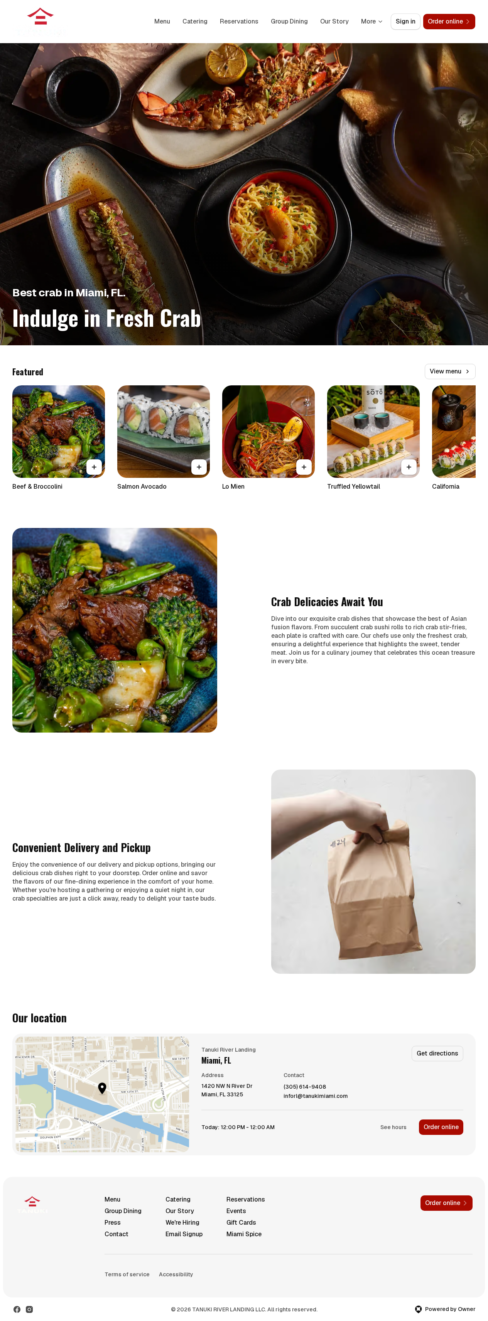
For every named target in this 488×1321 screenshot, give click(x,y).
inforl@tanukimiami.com (316, 1096)
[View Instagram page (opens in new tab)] (29, 1309)
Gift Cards (241, 1222)
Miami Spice (244, 1234)
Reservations (239, 21)
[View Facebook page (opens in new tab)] (17, 1309)
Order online (441, 1127)
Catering (195, 21)
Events (236, 1211)
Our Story (334, 21)
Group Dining (289, 21)
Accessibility (176, 1274)
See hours (393, 1127)
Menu (162, 21)
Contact (116, 1234)
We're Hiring (182, 1222)
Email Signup (184, 1234)
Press (113, 1222)
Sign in (405, 21)
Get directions (437, 1053)
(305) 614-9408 (305, 1087)
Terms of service (127, 1274)
